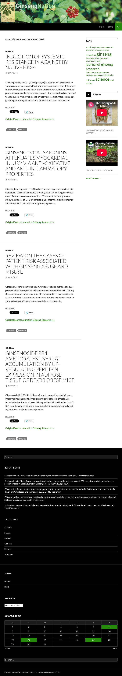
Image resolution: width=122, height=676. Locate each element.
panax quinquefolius (106, 75)
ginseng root (90, 61)
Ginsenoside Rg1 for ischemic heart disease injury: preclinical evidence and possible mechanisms (49, 475)
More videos (93, 178)
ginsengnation (103, 58)
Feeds (7, 533)
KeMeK (7, 672)
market (106, 72)
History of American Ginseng (99, 130)
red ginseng (90, 80)
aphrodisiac (90, 50)
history (98, 61)
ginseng (11, 130)
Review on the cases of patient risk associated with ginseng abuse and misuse (36, 263)
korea (88, 72)
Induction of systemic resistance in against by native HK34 (36, 62)
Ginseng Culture (94, 170)
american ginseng (93, 47)
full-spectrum (91, 55)
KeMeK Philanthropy (31, 672)
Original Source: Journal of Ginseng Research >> (29, 119)
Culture (8, 527)
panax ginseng (91, 75)
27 (93, 640)
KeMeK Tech (17, 672)
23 (29, 640)
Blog (110, 27)
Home (101, 27)
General (9, 51)
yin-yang (89, 83)
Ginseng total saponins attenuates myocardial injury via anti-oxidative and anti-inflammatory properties (37, 163)
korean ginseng (97, 72)
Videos (97, 94)
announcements (107, 47)
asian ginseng (103, 50)
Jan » (114, 648)
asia (96, 50)
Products (8, 554)
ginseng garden (92, 58)
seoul (112, 80)
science (22, 130)
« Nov (7, 648)
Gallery (7, 538)
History (7, 549)
